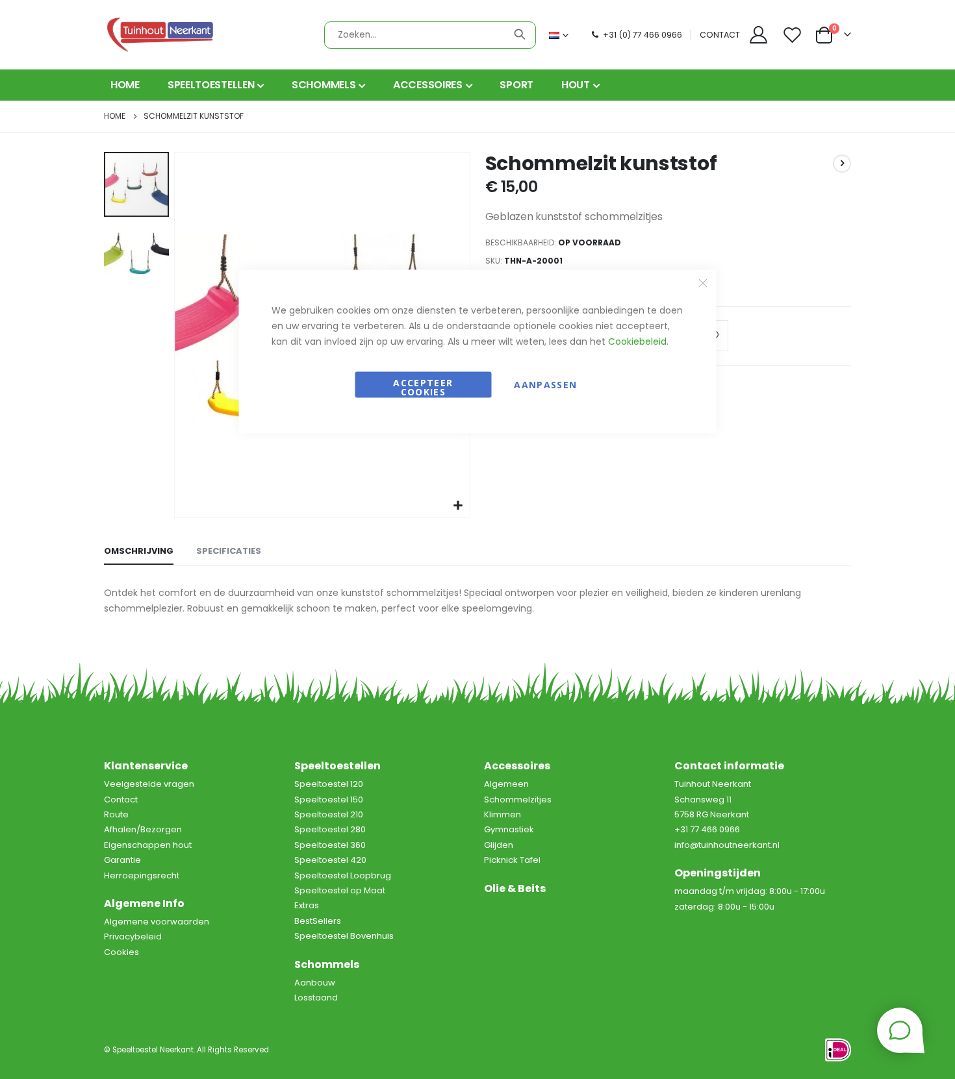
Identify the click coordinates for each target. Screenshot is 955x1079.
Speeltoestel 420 (330, 860)
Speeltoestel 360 (330, 845)
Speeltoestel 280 (330, 829)
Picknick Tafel (512, 860)
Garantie (122, 860)
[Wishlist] (794, 34)
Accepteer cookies (423, 387)
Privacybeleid (133, 936)
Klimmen (502, 814)
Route (116, 814)
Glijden (498, 845)
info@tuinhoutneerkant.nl (727, 845)
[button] (136, 252)
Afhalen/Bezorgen (143, 829)
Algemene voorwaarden (156, 921)
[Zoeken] (520, 34)
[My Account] (758, 34)
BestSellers (317, 921)
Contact (121, 799)
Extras (306, 905)
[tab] (138, 552)
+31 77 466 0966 (707, 829)
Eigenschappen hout (148, 845)
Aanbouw (314, 982)
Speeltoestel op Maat (339, 890)
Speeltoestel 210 (328, 814)
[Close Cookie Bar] (703, 283)
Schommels (326, 964)
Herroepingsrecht (141, 875)
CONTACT (720, 34)
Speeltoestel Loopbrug (342, 875)
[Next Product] (842, 164)
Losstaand (316, 997)
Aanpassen (545, 384)
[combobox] (430, 35)
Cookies (121, 952)
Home (114, 115)
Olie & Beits (515, 888)
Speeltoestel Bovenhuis (344, 936)
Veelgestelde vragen (149, 784)
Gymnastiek (509, 829)
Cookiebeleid (637, 341)
